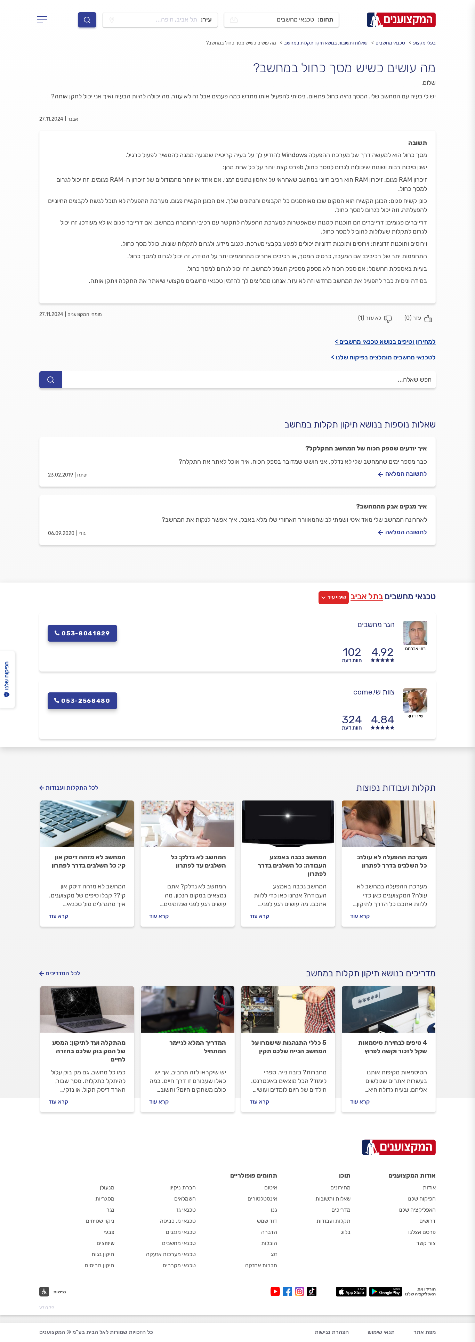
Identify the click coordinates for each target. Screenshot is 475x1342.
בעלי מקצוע (424, 43)
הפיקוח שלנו (422, 1198)
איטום (270, 1187)
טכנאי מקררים (179, 1265)
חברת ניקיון (182, 1187)
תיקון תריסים (99, 1265)
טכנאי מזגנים (181, 1232)
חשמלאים (185, 1198)
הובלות (269, 1243)
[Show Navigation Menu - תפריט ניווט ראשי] (44, 20)
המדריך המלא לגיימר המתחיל (197, 1047)
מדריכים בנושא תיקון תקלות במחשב (371, 973)
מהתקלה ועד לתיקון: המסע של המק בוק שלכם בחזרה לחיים (89, 1051)
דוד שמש (267, 1221)
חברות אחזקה (261, 1265)
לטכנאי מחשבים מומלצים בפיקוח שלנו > (383, 357)
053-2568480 (86, 700)
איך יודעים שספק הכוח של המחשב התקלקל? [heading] (366, 448)
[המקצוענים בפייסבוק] (289, 1291)
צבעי (109, 1232)
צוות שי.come (374, 692)
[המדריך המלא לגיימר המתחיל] (187, 1012)
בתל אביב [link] (367, 596)
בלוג (346, 1232)
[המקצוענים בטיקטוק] (311, 1291)
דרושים (427, 1221)
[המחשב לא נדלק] (187, 826)
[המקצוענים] (401, 20)
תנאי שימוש (381, 1332)
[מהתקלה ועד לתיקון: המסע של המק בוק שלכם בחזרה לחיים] (87, 1012)
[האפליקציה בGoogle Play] (385, 1291)
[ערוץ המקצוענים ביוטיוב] (277, 1291)
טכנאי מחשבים (390, 43)
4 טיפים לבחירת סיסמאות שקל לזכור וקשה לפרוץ (392, 1047)
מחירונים (340, 1187)
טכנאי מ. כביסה (178, 1221)
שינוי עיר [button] (337, 597)
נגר (110, 1209)
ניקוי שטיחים (100, 1221)
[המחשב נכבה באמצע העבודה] (288, 826)
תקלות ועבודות (333, 1221)
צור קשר (426, 1243)
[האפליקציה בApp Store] (351, 1291)
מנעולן (107, 1187)
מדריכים (341, 1209)
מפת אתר (424, 1332)
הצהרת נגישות (332, 1332)
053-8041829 (86, 633)
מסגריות (104, 1198)
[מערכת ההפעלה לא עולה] (388, 826)
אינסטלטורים (262, 1198)
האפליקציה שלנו (417, 1209)
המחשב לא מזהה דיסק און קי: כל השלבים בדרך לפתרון (88, 861)
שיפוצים (105, 1243)
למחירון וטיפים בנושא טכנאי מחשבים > (385, 341)
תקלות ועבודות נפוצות (396, 787)
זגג (274, 1254)
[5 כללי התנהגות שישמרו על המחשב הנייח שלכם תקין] (288, 1012)
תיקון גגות (102, 1254)
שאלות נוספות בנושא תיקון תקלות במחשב (360, 424)
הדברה (269, 1232)
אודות (429, 1187)
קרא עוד (360, 916)
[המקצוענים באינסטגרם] (301, 1291)
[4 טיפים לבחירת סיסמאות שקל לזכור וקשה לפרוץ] (388, 1012)
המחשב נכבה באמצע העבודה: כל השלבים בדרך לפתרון (292, 865)
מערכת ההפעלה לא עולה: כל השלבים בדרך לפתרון (392, 861)
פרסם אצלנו (422, 1232)
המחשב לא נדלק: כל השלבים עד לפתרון (198, 861)
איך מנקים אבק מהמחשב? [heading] (391, 506)
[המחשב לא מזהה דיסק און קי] (87, 826)
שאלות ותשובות (333, 1198)
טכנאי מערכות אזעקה (171, 1254)
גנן (274, 1209)
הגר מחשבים (376, 624)
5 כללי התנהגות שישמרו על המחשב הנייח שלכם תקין (289, 1047)
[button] (52, 1291)
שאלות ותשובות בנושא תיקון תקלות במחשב (326, 43)
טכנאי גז (186, 1209)
